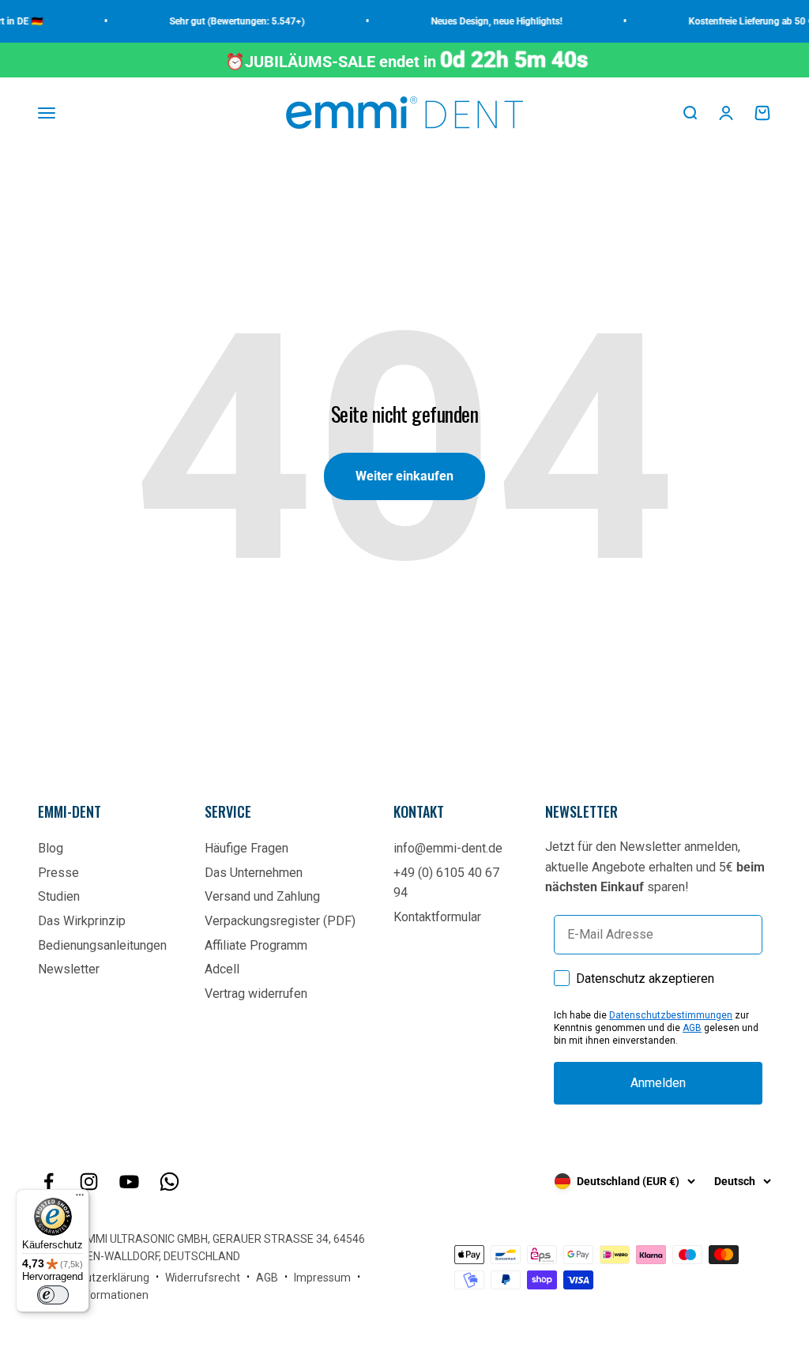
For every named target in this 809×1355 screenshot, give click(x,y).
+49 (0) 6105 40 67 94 (446, 883)
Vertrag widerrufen (256, 993)
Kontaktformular (437, 916)
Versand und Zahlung (262, 896)
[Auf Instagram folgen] (89, 1181)
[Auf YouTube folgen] (129, 1181)
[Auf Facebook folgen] (48, 1181)
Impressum (322, 1277)
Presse (58, 872)
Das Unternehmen (254, 872)
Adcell (222, 969)
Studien (59, 896)
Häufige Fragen (246, 848)
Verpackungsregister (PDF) (280, 920)
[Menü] (79, 1198)
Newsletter (69, 969)
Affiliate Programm (256, 945)
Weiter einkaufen (404, 476)
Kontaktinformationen (93, 1295)
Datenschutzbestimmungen (670, 1015)
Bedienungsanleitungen (102, 945)
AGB (692, 1027)
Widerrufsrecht (202, 1277)
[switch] (53, 1294)
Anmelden (658, 1082)
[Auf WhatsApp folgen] (169, 1181)
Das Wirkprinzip (82, 920)
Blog (50, 848)
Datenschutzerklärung (93, 1277)
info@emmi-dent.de (447, 848)
